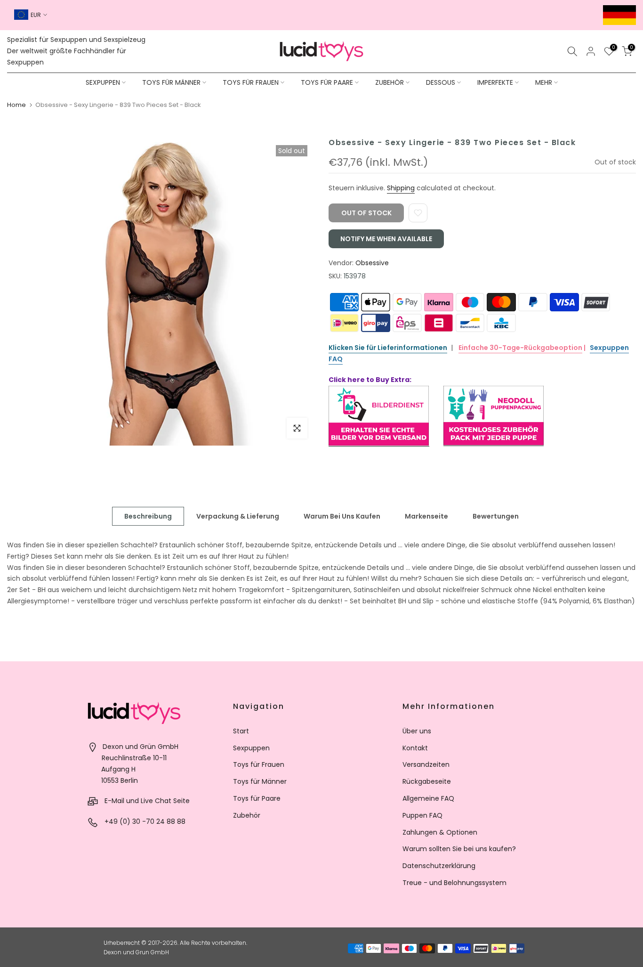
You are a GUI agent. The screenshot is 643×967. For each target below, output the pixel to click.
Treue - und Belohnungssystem (454, 882)
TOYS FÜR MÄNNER (171, 82)
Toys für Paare (257, 798)
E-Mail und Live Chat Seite (147, 800)
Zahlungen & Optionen (439, 832)
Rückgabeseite (426, 781)
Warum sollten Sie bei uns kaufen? (459, 848)
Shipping (401, 188)
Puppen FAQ (422, 815)
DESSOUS (440, 82)
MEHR (543, 82)
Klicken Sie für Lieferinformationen (388, 347)
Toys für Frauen (258, 764)
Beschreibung (148, 516)
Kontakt (415, 748)
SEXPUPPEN (103, 82)
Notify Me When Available (386, 239)
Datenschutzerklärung (438, 865)
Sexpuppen (251, 748)
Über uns (416, 731)
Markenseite (426, 516)
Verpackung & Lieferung (237, 516)
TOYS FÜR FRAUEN (251, 82)
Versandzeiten (426, 764)
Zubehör (246, 815)
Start (241, 731)
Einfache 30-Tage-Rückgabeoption (520, 347)
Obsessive (372, 263)
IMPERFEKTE (495, 82)
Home (16, 104)
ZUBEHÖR (389, 82)
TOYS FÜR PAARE (327, 82)
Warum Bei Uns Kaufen (342, 516)
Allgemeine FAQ (428, 798)
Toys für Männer (260, 781)
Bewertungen (496, 516)
